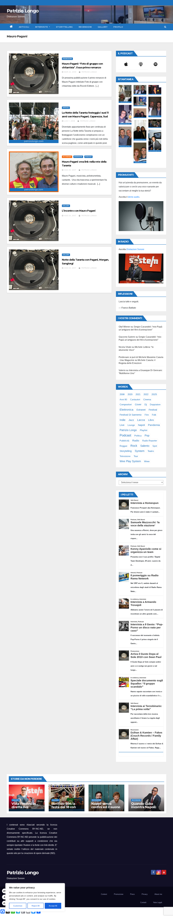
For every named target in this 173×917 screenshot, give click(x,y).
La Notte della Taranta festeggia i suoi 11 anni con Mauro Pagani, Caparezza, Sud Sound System (85, 116)
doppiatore (155, 404)
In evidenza (67, 156)
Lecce (141, 419)
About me (158, 894)
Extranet (141, 409)
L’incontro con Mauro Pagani (78, 210)
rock (133, 445)
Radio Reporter (149, 440)
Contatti (143, 902)
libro (151, 420)
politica (138, 435)
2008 (122, 394)
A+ (4, 891)
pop (147, 435)
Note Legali (157, 902)
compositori (126, 404)
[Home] (11, 27)
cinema (147, 399)
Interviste (42, 27)
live (122, 425)
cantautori (135, 399)
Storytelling (64, 27)
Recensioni (85, 27)
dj (145, 404)
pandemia (154, 425)
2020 (130, 394)
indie (122, 419)
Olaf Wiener (124, 327)
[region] (35, 897)
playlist (143, 430)
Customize (17, 906)
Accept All (53, 906)
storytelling (126, 451)
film (147, 415)
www (146, 461)
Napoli (141, 425)
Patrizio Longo (23, 11)
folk (154, 415)
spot (154, 446)
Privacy (145, 894)
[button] (165, 27)
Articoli (24, 27)
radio (135, 440)
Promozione (67, 58)
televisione (125, 456)
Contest (104, 894)
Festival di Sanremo (131, 414)
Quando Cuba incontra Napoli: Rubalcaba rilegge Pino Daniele (145, 809)
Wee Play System (130, 461)
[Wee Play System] (141, 268)
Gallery (103, 27)
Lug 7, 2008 (69, 121)
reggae (123, 446)
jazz (131, 420)
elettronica (126, 409)
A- (4, 903)
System (139, 450)
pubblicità (124, 441)
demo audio (133, 197)
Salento (144, 445)
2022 (146, 394)
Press (132, 894)
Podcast (88, 156)
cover (138, 404)
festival (153, 409)
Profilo (118, 27)
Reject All (35, 906)
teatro (151, 451)
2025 (154, 394)
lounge (131, 425)
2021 (138, 394)
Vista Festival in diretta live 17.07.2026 (23, 807)
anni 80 (123, 399)
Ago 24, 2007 (70, 216)
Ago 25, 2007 (70, 170)
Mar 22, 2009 (70, 72)
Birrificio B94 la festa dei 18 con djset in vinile (63, 807)
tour (136, 456)
